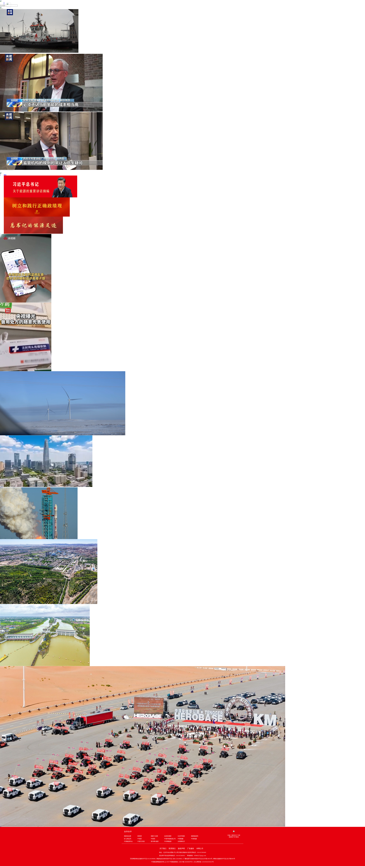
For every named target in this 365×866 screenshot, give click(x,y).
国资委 (139, 836)
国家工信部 (154, 836)
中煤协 (153, 838)
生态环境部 (181, 836)
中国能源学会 (128, 841)
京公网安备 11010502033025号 (204, 862)
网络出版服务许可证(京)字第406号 (224, 858)
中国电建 (194, 838)
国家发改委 (127, 836)
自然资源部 (167, 836)
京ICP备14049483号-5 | (186, 862)
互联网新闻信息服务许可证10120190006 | (143, 858)
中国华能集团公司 (170, 838)
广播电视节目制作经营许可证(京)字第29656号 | (198, 858)
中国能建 (180, 838)
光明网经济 (181, 841)
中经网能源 (167, 841)
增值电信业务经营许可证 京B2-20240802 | (169, 858)
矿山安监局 (127, 838)
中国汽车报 (141, 841)
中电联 (139, 838)
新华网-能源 (154, 841)
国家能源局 (194, 836)
